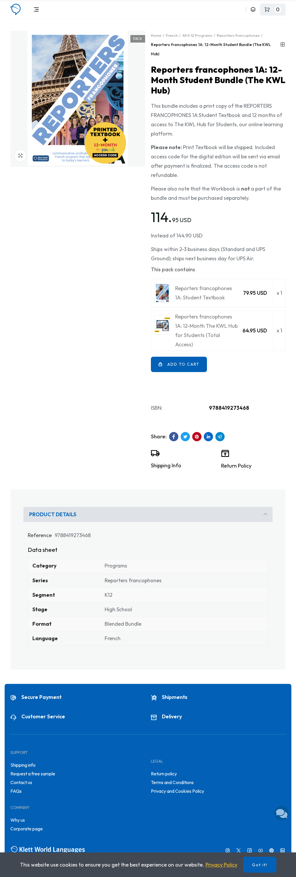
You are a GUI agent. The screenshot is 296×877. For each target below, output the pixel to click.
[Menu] (36, 9)
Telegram (220, 436)
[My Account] (253, 9)
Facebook (173, 436)
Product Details (52, 514)
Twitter (185, 436)
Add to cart (183, 364)
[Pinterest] (272, 850)
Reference (40, 535)
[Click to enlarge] (20, 155)
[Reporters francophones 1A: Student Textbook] (162, 293)
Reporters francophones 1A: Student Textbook (203, 293)
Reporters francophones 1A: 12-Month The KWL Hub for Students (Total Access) (206, 330)
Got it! (259, 864)
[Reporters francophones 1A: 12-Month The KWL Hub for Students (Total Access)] (162, 324)
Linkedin (208, 436)
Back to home (283, 44)
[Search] (240, 9)
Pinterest (196, 436)
